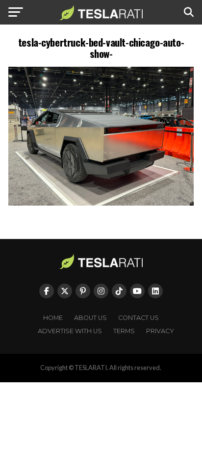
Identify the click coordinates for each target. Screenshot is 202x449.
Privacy (160, 331)
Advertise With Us (70, 331)
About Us (90, 317)
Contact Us (138, 317)
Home (53, 317)
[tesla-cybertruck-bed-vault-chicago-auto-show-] (101, 203)
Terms (124, 331)
